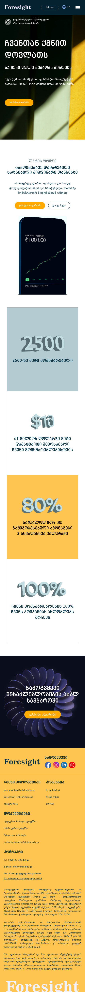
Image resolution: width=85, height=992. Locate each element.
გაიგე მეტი (59, 206)
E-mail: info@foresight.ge (18, 867)
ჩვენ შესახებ (53, 790)
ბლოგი (50, 804)
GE (68, 7)
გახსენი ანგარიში (19, 102)
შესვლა (50, 7)
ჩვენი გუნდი (52, 797)
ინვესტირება (11, 804)
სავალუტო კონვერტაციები (18, 797)
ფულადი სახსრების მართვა (19, 790)
